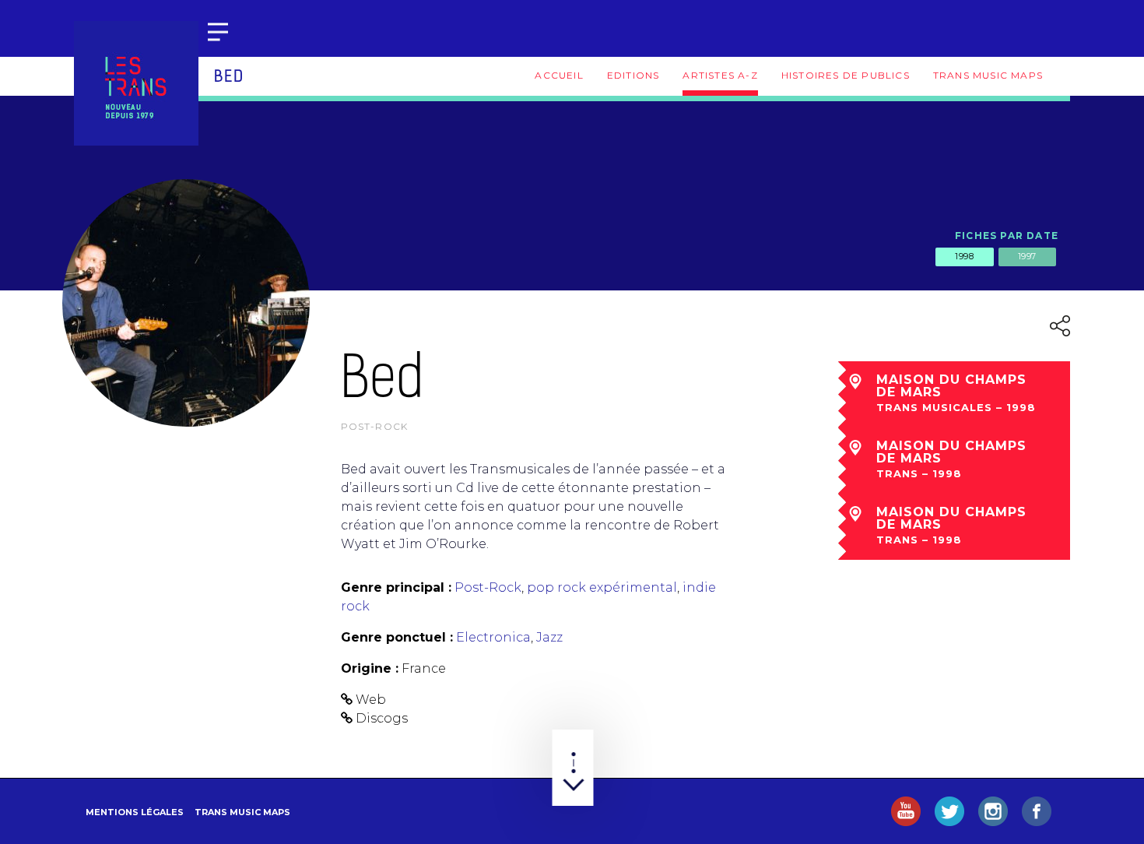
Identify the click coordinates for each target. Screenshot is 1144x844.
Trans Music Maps (988, 75)
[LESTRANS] (136, 83)
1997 (1027, 256)
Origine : (369, 668)
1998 (964, 256)
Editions (633, 75)
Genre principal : (396, 587)
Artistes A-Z (720, 75)
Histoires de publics (845, 75)
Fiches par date (1006, 235)
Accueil (559, 75)
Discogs (382, 718)
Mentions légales (135, 812)
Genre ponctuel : (397, 637)
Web (371, 699)
